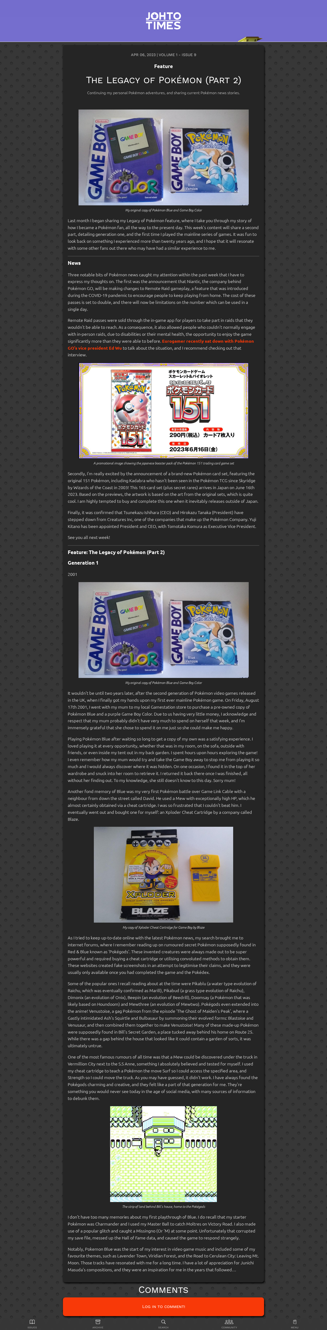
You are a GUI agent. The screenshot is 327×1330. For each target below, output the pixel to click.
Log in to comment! (163, 1306)
